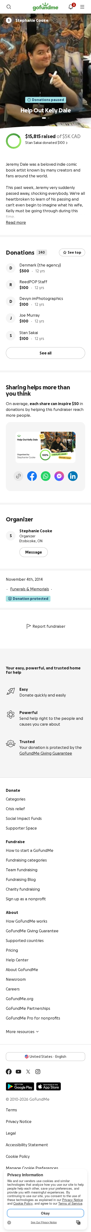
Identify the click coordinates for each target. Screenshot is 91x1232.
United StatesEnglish (48, 1057)
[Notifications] (70, 7)
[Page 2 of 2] (48, 118)
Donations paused (48, 100)
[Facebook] (32, 476)
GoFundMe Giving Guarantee (45, 753)
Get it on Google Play (20, 1086)
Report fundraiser (49, 626)
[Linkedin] (73, 476)
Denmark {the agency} (40, 265)
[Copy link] (18, 476)
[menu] (82, 7)
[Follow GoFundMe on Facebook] (9, 1071)
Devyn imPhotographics (41, 298)
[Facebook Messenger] (59, 476)
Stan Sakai (28, 332)
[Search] (9, 7)
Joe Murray (29, 315)
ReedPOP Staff (33, 282)
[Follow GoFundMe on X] (28, 1071)
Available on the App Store (48, 1086)
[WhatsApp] (45, 476)
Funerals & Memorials (29, 589)
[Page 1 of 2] (44, 118)
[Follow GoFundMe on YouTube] (18, 1071)
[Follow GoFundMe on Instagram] (38, 1071)
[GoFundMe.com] (45, 6)
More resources (20, 1031)
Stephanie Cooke (35, 531)
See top (74, 252)
